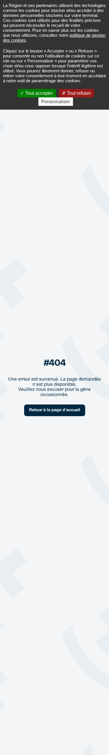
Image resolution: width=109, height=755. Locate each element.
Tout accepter (38, 93)
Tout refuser (78, 93)
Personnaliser (55, 101)
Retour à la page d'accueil (54, 410)
